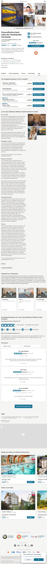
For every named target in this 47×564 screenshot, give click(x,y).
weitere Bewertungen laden (23, 406)
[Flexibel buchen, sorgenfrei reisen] (32, 28)
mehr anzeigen (4, 67)
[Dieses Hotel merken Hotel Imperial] (39, 492)
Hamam (2, 209)
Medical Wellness (12, 116)
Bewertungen (31, 73)
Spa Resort (7, 476)
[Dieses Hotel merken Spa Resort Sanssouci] (3, 456)
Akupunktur (3, 218)
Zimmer (23, 73)
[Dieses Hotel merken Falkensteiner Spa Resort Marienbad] (39, 456)
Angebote (3, 73)
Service (13, 562)
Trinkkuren (16, 128)
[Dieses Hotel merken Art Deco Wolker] (3, 492)
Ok (38, 559)
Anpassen (28, 559)
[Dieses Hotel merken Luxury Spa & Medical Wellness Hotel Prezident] (44, 4)
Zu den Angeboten (36, 46)
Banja (13, 207)
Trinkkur (9, 138)
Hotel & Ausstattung (14, 73)
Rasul (20, 207)
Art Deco (6, 511)
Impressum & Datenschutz (6, 562)
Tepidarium (22, 203)
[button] (23, 435)
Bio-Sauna (9, 204)
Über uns (17, 562)
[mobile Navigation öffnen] (2, 1)
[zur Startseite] (23, 1)
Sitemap (21, 562)
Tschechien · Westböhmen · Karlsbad (9, 43)
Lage (39, 73)
